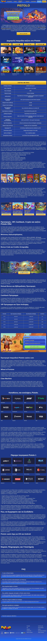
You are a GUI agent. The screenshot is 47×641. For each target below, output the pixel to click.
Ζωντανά (17, 44)
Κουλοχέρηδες (40, 44)
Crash (28, 44)
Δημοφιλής (5, 44)
